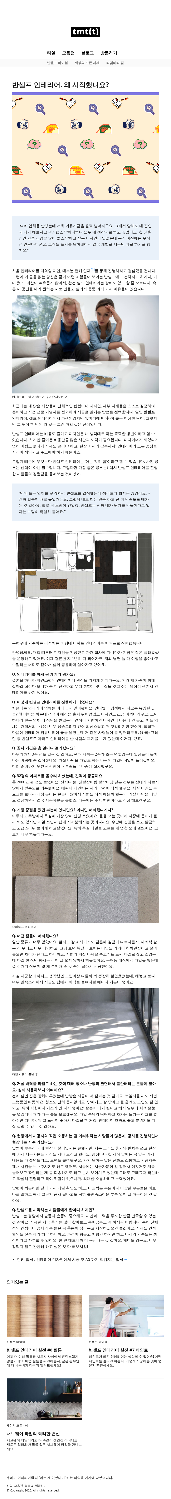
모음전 (68, 53)
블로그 (87, 53)
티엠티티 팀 (115, 63)
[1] (93, 269)
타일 (51, 53)
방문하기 (109, 53)
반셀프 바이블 (57, 63)
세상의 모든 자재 (87, 63)
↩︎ (125, 1259)
